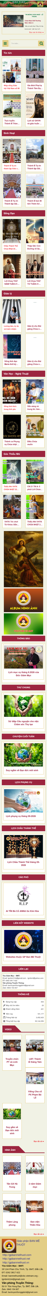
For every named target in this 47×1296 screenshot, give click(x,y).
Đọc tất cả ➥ (39, 1141)
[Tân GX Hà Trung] (12, 1168)
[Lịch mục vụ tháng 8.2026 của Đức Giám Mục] (23, 657)
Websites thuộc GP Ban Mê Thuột (23, 956)
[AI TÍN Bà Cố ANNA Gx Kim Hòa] (23, 896)
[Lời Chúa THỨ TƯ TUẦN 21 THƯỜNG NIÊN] (35, 266)
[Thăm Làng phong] (12, 1206)
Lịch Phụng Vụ (23, 782)
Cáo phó (23, 877)
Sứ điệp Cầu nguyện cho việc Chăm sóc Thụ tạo (23, 723)
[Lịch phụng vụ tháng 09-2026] (23, 801)
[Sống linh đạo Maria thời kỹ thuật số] (12, 346)
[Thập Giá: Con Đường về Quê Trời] (35, 231)
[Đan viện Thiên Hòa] (35, 1206)
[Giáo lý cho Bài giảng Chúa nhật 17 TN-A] (35, 346)
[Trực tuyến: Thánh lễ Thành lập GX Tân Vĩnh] (12, 106)
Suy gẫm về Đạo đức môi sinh (12, 1130)
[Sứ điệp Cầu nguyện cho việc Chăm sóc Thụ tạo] (23, 706)
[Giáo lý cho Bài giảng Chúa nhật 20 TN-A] (35, 311)
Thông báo (23, 638)
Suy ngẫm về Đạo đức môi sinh (22, 770)
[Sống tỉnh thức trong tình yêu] (12, 391)
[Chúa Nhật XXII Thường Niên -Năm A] (13, 21)
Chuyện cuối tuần (23, 736)
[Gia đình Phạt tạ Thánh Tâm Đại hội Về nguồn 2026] (35, 71)
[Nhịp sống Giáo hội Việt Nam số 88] (12, 71)
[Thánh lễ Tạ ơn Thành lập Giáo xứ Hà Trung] (12, 186)
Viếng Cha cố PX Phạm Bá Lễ (35, 1094)
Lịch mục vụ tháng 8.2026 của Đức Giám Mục (23, 674)
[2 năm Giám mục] (35, 1168)
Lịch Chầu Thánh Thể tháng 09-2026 (23, 863)
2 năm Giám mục (35, 1185)
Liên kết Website (23, 923)
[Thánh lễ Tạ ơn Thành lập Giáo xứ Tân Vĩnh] (35, 151)
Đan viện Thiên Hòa (35, 1223)
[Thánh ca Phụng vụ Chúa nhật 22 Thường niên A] (12, 427)
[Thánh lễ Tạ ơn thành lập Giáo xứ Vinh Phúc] (12, 151)
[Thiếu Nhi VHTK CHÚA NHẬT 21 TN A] (35, 507)
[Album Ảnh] (23, 600)
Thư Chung (23, 687)
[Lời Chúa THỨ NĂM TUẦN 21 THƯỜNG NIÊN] (12, 266)
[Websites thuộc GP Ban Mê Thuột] (23, 941)
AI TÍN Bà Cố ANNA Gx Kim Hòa (22, 911)
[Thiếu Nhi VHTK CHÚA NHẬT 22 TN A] (12, 472)
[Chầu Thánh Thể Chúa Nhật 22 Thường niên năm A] (12, 231)
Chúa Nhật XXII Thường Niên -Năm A (33, 22)
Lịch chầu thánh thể (23, 828)
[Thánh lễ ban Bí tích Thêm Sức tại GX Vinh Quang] (35, 186)
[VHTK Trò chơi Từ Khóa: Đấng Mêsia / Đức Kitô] (12, 507)
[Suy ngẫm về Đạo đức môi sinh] (23, 755)
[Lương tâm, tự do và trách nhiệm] (12, 311)
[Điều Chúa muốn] (35, 427)
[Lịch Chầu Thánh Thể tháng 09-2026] (23, 847)
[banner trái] (23, 559)
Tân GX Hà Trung (12, 1185)
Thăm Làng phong (12, 1223)
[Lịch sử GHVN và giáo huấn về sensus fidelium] (35, 106)
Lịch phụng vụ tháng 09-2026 (21, 816)
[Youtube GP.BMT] (23, 623)
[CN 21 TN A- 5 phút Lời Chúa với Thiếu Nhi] (35, 472)
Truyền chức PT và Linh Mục (12, 1062)
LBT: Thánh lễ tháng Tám (35, 1060)
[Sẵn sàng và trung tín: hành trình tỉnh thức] (35, 391)
